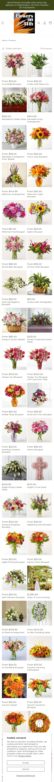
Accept (25, 763)
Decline (25, 769)
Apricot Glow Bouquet (38, 562)
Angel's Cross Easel (36, 487)
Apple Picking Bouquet (13, 562)
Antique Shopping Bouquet (11, 525)
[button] (39, 23)
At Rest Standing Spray (38, 632)
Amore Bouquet (35, 449)
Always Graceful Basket (13, 339)
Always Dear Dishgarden (39, 302)
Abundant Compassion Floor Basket (13, 158)
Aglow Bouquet (35, 232)
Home (4, 40)
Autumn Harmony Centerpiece (36, 668)
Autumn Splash (9, 705)
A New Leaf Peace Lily (38, 84)
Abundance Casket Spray (14, 119)
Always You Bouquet (12, 377)
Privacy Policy (24, 756)
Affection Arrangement (13, 194)
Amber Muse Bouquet (13, 414)
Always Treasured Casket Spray (39, 340)
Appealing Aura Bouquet (39, 524)
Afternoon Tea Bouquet (13, 232)
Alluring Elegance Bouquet (11, 303)
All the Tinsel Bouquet (38, 267)
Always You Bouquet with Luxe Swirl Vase (37, 378)
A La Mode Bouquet (11, 84)
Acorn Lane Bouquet (37, 157)
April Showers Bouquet (13, 597)
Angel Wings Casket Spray (12, 488)
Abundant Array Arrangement (35, 120)
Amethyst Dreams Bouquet (11, 450)
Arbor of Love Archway (38, 597)
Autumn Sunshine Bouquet (36, 706)
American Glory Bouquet (39, 414)
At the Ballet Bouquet (13, 667)
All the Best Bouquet (12, 267)
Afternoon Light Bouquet (35, 195)
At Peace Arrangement (13, 632)
